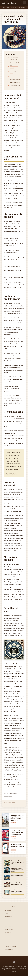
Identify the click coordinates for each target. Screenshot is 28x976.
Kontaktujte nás (8, 796)
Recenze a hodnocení (15, 79)
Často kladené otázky (15, 85)
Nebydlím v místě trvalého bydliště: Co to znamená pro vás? (17, 832)
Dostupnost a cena (14, 76)
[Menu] (24, 2)
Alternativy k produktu (15, 82)
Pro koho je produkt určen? (14, 72)
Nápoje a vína (23, 7)
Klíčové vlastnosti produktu (14, 66)
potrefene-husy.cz (9, 3)
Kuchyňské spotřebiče (9, 7)
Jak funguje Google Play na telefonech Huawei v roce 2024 (17, 846)
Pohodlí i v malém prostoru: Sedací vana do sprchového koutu (17, 891)
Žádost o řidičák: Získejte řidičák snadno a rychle (17, 883)
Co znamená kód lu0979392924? (14, 58)
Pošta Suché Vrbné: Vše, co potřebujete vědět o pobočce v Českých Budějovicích (17, 817)
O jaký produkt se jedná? (15, 62)
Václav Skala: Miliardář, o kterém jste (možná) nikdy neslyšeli (17, 869)
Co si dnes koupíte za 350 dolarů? (17, 876)
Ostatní (11, 805)
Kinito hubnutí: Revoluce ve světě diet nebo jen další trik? (17, 862)
